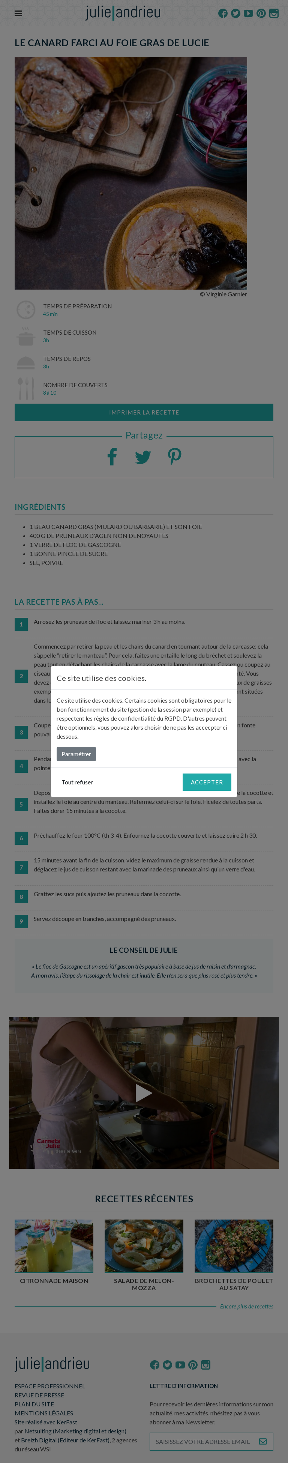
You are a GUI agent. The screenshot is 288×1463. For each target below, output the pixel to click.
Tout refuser (77, 782)
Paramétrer (76, 753)
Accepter (207, 782)
